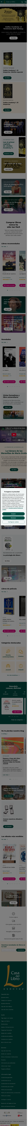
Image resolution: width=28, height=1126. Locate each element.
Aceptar (13, 513)
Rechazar (13, 518)
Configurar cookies (13, 522)
